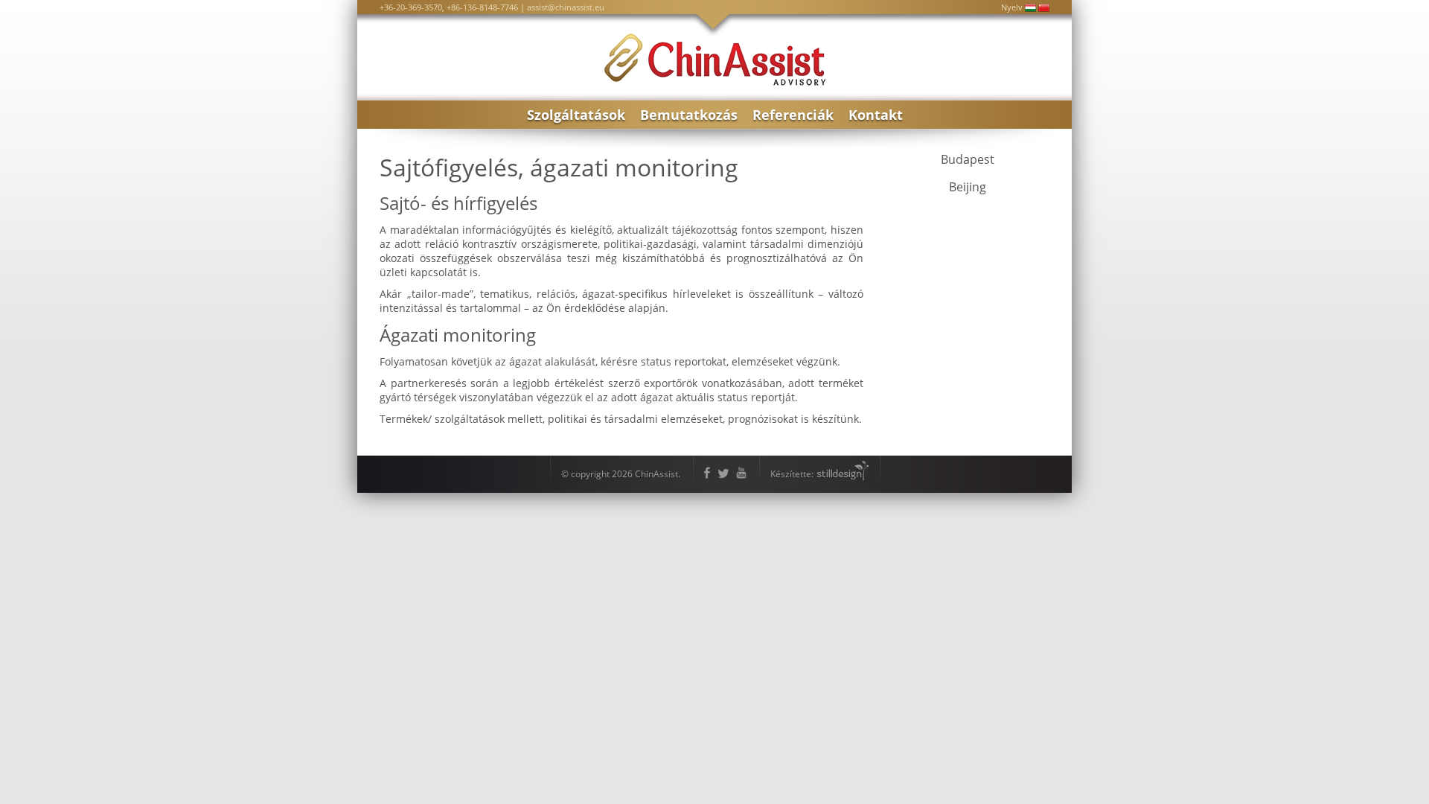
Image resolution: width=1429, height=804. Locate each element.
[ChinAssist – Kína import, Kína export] (714, 81)
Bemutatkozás (689, 115)
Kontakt (875, 115)
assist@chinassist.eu (565, 7)
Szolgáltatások (576, 115)
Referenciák (793, 115)
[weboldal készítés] (841, 474)
